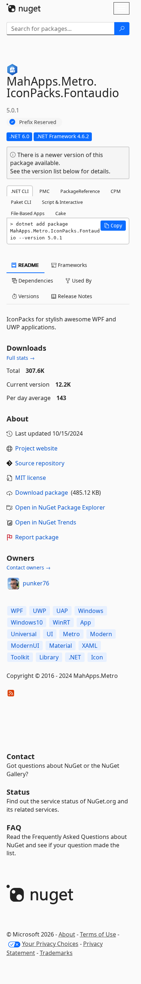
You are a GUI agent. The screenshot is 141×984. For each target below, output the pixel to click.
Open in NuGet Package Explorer (60, 507)
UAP (62, 611)
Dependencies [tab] (35, 280)
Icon (97, 657)
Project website (36, 448)
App (85, 622)
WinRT (61, 622)
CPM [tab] (116, 191)
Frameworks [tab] (71, 265)
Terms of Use (98, 934)
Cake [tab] (60, 213)
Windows (90, 611)
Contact (21, 756)
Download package (41, 493)
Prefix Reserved (37, 122)
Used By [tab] (80, 280)
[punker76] (13, 583)
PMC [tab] (44, 191)
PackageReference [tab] (80, 191)
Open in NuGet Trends (45, 522)
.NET (75, 657)
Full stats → (21, 357)
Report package (37, 537)
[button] (113, 226)
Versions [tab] (28, 296)
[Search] (121, 28)
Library (49, 657)
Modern (101, 634)
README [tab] (28, 265)
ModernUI (25, 646)
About (67, 934)
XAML (89, 646)
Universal (24, 634)
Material (60, 646)
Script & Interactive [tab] (62, 202)
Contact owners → (29, 567)
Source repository (39, 463)
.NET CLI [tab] (20, 191)
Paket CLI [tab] (21, 202)
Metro (71, 634)
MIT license (30, 478)
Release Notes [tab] (74, 296)
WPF (17, 611)
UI (50, 634)
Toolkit (20, 657)
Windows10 (27, 622)
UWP (39, 611)
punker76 (36, 583)
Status (18, 792)
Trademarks (56, 953)
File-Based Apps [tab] (27, 213)
